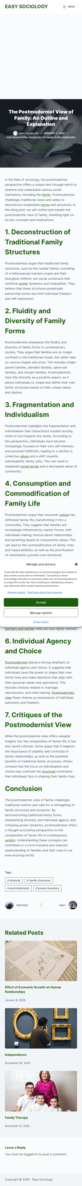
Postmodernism (17, 137)
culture (64, 515)
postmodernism (18, 888)
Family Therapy (16, 1117)
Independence (16, 1055)
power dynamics (47, 888)
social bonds (30, 466)
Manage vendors (17, 592)
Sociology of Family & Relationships (52, 137)
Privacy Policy (41, 621)
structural (48, 771)
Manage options (41, 613)
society (10, 840)
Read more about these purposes (44, 592)
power (23, 283)
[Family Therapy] (41, 1091)
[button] (76, 564)
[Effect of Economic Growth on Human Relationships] (41, 961)
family (46, 195)
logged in (31, 1154)
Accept (41, 602)
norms (45, 205)
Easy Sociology (26, 6)
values (24, 456)
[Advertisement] (41, 56)
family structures (39, 880)
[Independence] (41, 1028)
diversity (14, 880)
